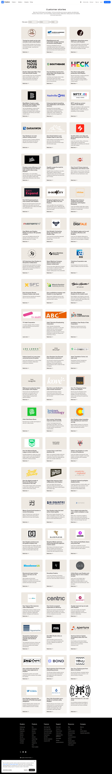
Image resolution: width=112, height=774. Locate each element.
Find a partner (71, 744)
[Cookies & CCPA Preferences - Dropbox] (18, 766)
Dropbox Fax (34, 742)
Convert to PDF (47, 740)
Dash (33, 734)
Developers (70, 734)
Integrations (22, 731)
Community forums (72, 736)
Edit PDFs (46, 736)
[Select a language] (80, 2)
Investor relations (83, 731)
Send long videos (47, 729)
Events (69, 729)
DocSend (34, 736)
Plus (33, 727)
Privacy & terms (59, 731)
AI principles (58, 738)
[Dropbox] (6, 2)
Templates (22, 740)
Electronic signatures (48, 738)
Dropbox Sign (34, 738)
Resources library (71, 732)
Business (33, 731)
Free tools (22, 742)
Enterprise (34, 732)
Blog (69, 727)
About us (82, 727)
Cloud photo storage (48, 731)
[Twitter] (20, 752)
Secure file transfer (47, 732)
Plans (33, 744)
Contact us (58, 729)
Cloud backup (47, 734)
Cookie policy (58, 732)
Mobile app (22, 729)
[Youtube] (26, 752)
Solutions (22, 734)
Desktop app (22, 727)
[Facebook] (23, 752)
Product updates (35, 746)
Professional (34, 729)
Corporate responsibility (85, 732)
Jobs (81, 729)
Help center (58, 727)
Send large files (47, 727)
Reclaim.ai (34, 740)
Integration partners (72, 742)
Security (21, 736)
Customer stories (71, 731)
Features (21, 732)
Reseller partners (71, 740)
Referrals (70, 738)
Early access (22, 738)
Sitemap (57, 740)
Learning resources (60, 742)
